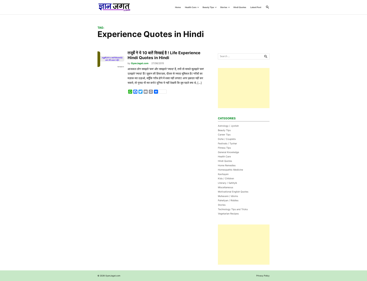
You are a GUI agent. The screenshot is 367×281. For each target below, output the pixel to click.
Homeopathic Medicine (230, 169)
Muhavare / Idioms (228, 196)
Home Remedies (227, 165)
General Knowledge (228, 152)
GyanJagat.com (140, 63)
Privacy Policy (263, 275)
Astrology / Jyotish (228, 125)
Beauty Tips (208, 7)
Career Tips (224, 134)
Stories (223, 7)
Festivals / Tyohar (227, 143)
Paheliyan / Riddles (228, 200)
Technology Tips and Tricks (233, 209)
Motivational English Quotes (233, 191)
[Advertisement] (244, 88)
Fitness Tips (224, 147)
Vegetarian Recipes (228, 213)
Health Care (190, 7)
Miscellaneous (225, 187)
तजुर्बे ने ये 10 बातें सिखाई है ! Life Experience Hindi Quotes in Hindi (164, 55)
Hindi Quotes (239, 7)
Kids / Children (226, 178)
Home (178, 7)
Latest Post (255, 7)
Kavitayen (223, 174)
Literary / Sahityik (227, 182)
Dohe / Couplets (227, 139)
